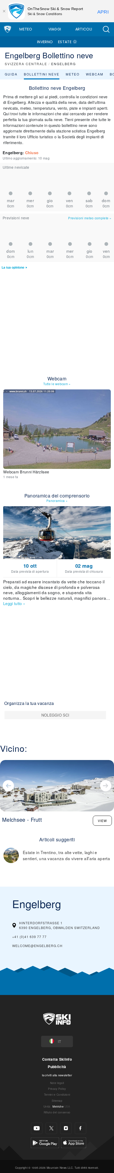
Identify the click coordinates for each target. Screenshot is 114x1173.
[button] (106, 29)
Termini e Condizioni (57, 1094)
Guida (11, 74)
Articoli (83, 29)
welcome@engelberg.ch (37, 945)
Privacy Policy (57, 1089)
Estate (65, 42)
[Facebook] (80, 1128)
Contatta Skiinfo (57, 1059)
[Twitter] (51, 1128)
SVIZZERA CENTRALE (26, 63)
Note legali (57, 1083)
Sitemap (57, 1101)
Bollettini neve (41, 74)
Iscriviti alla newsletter (57, 1075)
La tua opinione (13, 267)
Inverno (45, 42)
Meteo (25, 29)
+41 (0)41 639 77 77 (29, 936)
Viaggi (55, 29)
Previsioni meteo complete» (89, 218)
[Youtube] (36, 1128)
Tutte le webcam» (57, 383)
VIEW (102, 820)
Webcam (94, 74)
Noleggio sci (55, 715)
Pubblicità (57, 1066)
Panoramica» (57, 500)
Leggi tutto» (14, 603)
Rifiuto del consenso (57, 1112)
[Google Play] (45, 1142)
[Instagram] (66, 1128)
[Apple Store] (73, 1142)
